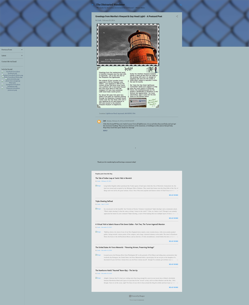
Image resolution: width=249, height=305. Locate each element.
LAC (104, 121)
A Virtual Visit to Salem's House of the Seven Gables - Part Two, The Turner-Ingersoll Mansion (130, 224)
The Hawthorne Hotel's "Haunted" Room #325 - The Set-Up (116, 270)
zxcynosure (141, 300)
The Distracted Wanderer (110, 4)
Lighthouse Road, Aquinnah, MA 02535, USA (120, 113)
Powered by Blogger (138, 296)
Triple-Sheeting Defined (104, 201)
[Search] (181, 5)
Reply (105, 130)
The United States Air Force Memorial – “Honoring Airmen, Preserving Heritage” (124, 247)
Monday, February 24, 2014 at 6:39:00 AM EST (120, 121)
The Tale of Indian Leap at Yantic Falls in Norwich (113, 178)
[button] (177, 16)
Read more (173, 195)
